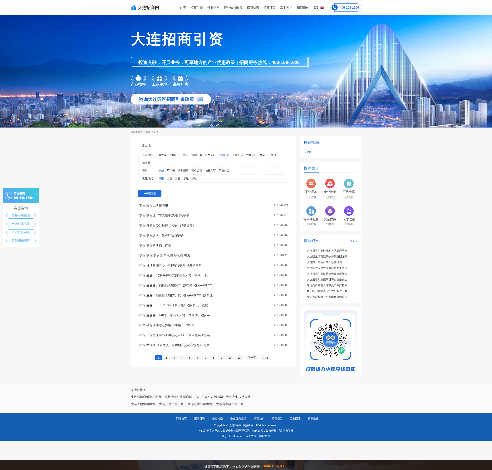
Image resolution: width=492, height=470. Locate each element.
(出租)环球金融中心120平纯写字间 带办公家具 (170, 265)
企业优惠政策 (238, 418)
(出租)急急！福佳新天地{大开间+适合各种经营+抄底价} (175, 295)
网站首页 (181, 418)
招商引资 (196, 7)
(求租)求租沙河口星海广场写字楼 (160, 235)
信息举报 (250, 436)
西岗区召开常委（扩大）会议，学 (327, 291)
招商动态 (253, 7)
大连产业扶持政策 (238, 397)
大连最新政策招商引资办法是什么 (327, 279)
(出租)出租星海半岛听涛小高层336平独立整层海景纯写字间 (176, 335)
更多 (309, 152)
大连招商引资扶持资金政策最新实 (327, 273)
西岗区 (264, 155)
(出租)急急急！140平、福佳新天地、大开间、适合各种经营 (176, 315)
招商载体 (313, 418)
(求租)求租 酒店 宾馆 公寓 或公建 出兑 (164, 255)
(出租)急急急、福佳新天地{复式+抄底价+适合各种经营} (175, 285)
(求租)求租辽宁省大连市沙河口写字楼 (163, 215)
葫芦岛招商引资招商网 (146, 397)
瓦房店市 (237, 155)
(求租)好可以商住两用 (153, 205)
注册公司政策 (21, 215)
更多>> (353, 241)
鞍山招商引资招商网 (209, 397)
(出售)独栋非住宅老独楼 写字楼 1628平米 (166, 325)
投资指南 (213, 7)
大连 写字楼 (152, 131)
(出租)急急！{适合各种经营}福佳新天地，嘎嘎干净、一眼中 (176, 275)
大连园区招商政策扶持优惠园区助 (327, 256)
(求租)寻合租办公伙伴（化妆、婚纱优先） (167, 225)
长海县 (146, 162)
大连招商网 (137, 131)
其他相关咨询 (21, 240)
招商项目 (269, 7)
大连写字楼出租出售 (230, 404)
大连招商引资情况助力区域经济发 (327, 250)
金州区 (275, 155)
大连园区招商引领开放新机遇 (324, 262)
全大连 (163, 155)
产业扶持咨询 (21, 232)
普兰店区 (210, 155)
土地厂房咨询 (21, 223)
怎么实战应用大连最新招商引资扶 (327, 267)
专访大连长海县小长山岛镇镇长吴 (327, 296)
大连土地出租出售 (143, 404)
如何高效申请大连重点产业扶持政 (327, 285)
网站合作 (264, 436)
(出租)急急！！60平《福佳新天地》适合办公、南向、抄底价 (176, 305)
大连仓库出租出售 (200, 404)
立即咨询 (311, 197)
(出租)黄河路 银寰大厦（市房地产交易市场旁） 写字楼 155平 (176, 345)
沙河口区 (224, 155)
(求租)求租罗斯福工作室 (154, 245)
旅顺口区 (196, 155)
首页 (183, 7)
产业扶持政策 (233, 7)
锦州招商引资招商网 (178, 397)
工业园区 (286, 7)
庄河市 (184, 155)
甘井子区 (251, 155)
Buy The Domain (232, 436)
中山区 (174, 155)
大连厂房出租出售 (171, 404)
